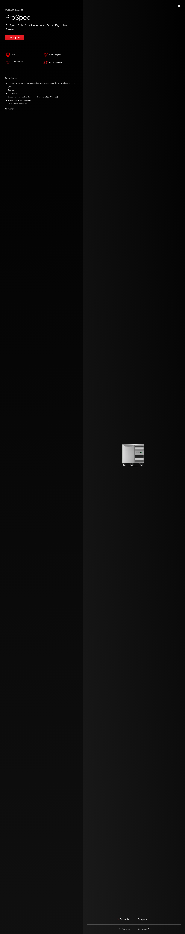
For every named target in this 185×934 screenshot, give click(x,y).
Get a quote (14, 37)
